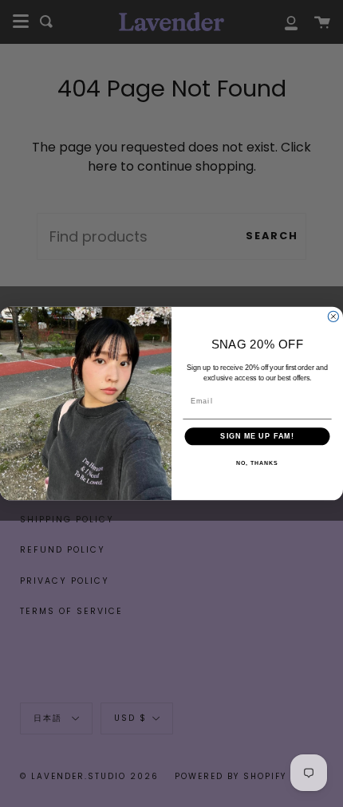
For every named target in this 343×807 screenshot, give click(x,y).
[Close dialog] (333, 316)
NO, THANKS (257, 463)
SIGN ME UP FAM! (257, 436)
